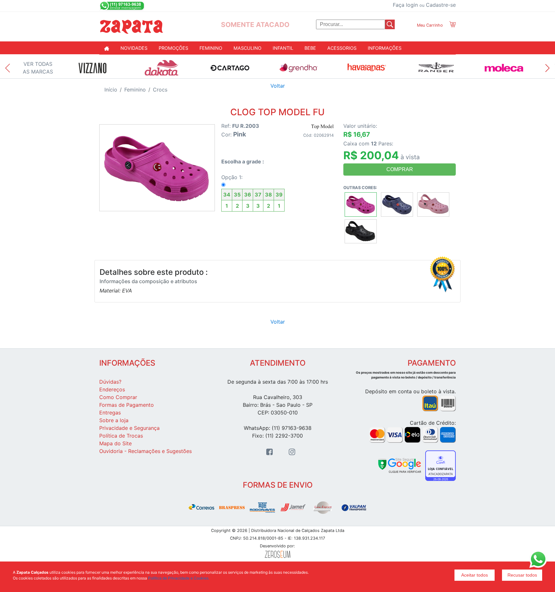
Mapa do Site (115, 443)
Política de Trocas (121, 435)
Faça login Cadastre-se (424, 5)
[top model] (322, 126)
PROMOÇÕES (173, 48)
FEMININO (210, 48)
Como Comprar (118, 397)
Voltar (277, 86)
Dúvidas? (110, 382)
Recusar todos (522, 575)
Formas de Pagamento (126, 405)
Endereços (112, 389)
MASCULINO (247, 48)
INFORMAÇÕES (384, 48)
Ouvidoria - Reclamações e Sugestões (145, 451)
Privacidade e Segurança (129, 428)
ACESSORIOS (342, 48)
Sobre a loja (113, 420)
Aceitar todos (474, 575)
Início (110, 89)
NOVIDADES (133, 48)
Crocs (160, 89)
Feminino (135, 89)
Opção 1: (252, 191)
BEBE (310, 48)
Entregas (110, 412)
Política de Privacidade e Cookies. (178, 578)
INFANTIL (283, 48)
